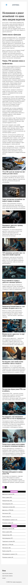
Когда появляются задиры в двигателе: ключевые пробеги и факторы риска (11, 281)
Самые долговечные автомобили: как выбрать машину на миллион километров (13, 200)
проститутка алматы (7, 573)
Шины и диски (7, 497)
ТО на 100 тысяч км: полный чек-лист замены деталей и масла (13, 172)
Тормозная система (8, 507)
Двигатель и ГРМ (7, 510)
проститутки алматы (7, 575)
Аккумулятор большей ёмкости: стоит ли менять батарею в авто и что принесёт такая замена (13, 307)
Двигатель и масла (8, 494)
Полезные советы (7, 523)
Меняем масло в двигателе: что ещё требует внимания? (13, 335)
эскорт (4, 578)
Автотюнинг (6, 513)
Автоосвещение (7, 503)
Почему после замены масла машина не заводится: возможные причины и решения (13, 445)
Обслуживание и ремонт (9, 519)
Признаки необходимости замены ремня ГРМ (12, 473)
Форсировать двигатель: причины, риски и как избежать (12, 226)
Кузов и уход (6, 516)
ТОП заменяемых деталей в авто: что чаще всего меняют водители (13, 254)
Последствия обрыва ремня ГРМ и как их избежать (13, 390)
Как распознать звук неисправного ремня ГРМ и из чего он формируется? (14, 417)
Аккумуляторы (7, 500)
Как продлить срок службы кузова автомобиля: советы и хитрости (12, 362)
